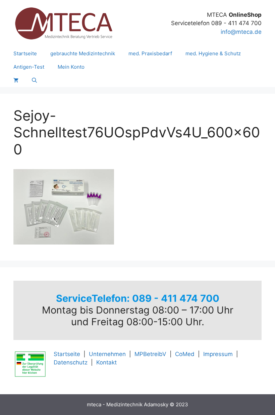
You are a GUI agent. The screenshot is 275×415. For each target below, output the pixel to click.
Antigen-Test (28, 67)
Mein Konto (71, 67)
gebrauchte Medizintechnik (82, 53)
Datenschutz (71, 362)
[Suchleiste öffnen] (34, 80)
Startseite (25, 53)
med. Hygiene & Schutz (213, 53)
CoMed (185, 354)
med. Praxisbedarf (150, 53)
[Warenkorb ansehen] (16, 80)
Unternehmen (107, 354)
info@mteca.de (241, 31)
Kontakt (106, 362)
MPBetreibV (150, 354)
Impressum (218, 354)
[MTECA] (63, 23)
